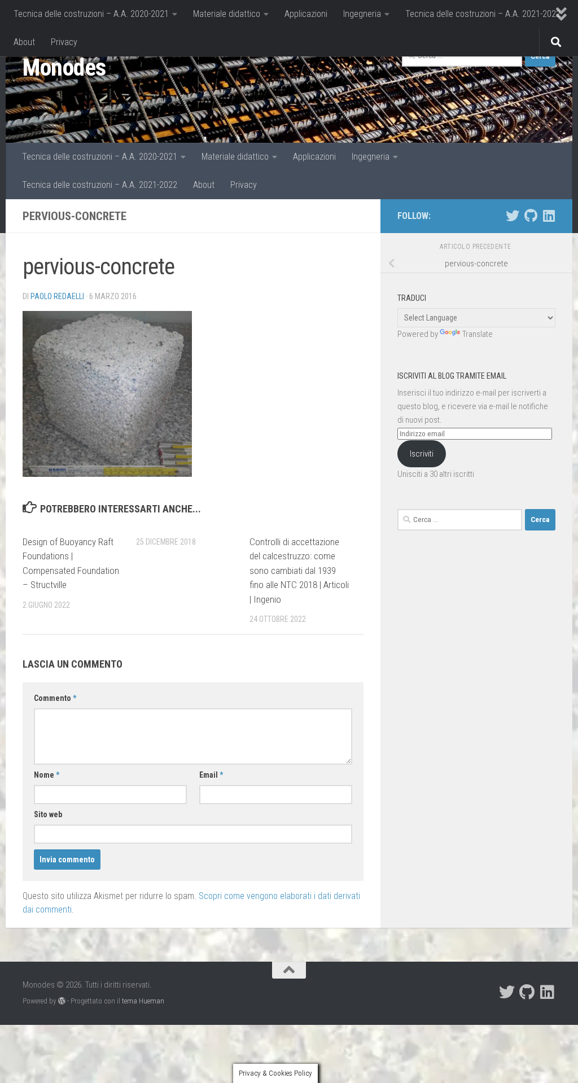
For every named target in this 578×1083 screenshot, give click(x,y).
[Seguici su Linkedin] (548, 215)
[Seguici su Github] (530, 215)
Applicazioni (305, 13)
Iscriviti (422, 454)
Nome (46, 774)
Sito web (48, 814)
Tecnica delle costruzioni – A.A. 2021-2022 (483, 13)
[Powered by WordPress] (61, 1001)
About (24, 42)
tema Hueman (143, 1001)
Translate (477, 334)
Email (211, 774)
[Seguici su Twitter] (512, 215)
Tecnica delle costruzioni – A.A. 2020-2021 (91, 13)
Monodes (64, 67)
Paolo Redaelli (57, 296)
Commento (55, 698)
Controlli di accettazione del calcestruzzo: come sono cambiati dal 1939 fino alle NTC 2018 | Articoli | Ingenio (299, 570)
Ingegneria (362, 13)
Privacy (64, 42)
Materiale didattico (226, 13)
